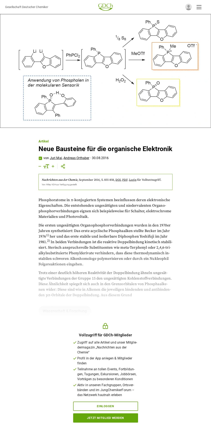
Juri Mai (56, 158)
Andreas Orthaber (76, 158)
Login (132, 180)
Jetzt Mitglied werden (105, 418)
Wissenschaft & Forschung (65, 311)
